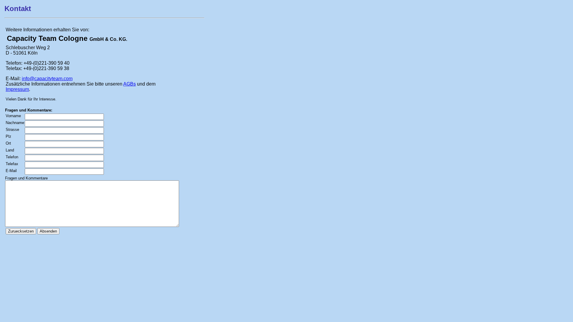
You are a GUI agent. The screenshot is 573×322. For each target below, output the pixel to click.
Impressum (17, 89)
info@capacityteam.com (47, 78)
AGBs (129, 83)
